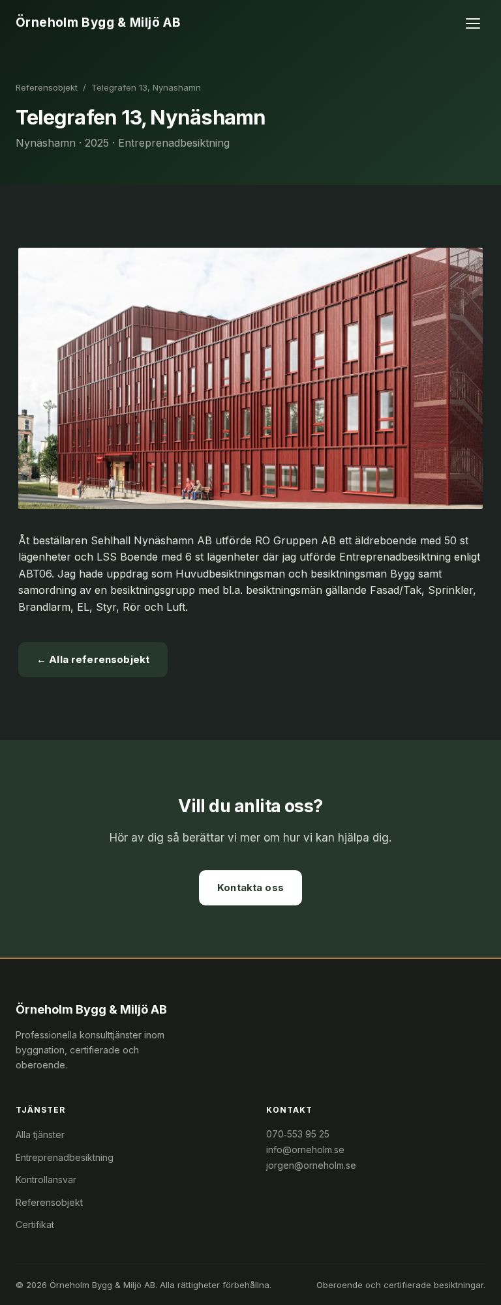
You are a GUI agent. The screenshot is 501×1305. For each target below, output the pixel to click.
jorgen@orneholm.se (311, 1165)
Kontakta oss (250, 887)
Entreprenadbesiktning (65, 1157)
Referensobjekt (47, 87)
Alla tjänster (40, 1134)
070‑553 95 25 (297, 1133)
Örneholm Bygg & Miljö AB (98, 22)
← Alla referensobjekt (93, 659)
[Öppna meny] (473, 23)
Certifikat (35, 1224)
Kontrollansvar (46, 1179)
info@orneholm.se (305, 1149)
